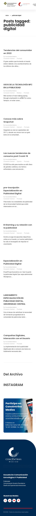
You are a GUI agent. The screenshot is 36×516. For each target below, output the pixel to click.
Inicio (7, 15)
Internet (19, 127)
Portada (19, 58)
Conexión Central (9, 58)
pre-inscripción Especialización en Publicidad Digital (13, 190)
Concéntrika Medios (11, 56)
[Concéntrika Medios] (17, 4)
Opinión (19, 161)
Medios (19, 93)
